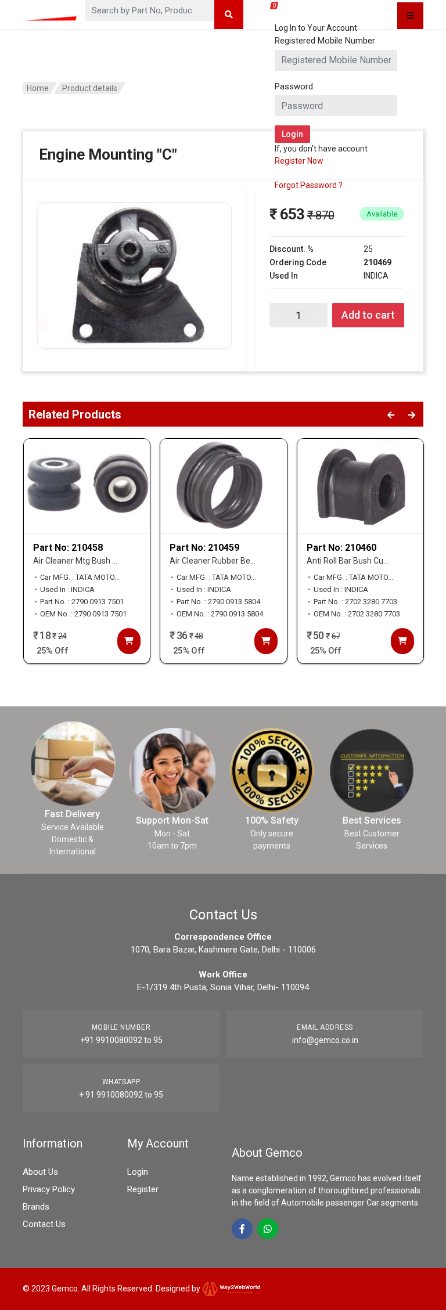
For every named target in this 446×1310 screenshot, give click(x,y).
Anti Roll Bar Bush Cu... (348, 560)
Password (294, 86)
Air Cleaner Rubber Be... (213, 560)
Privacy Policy (49, 1189)
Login (137, 1172)
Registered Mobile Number (325, 40)
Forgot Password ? (309, 185)
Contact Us (44, 1224)
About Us (40, 1172)
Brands (36, 1206)
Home (38, 88)
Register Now (299, 160)
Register (143, 1189)
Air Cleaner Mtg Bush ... (75, 560)
